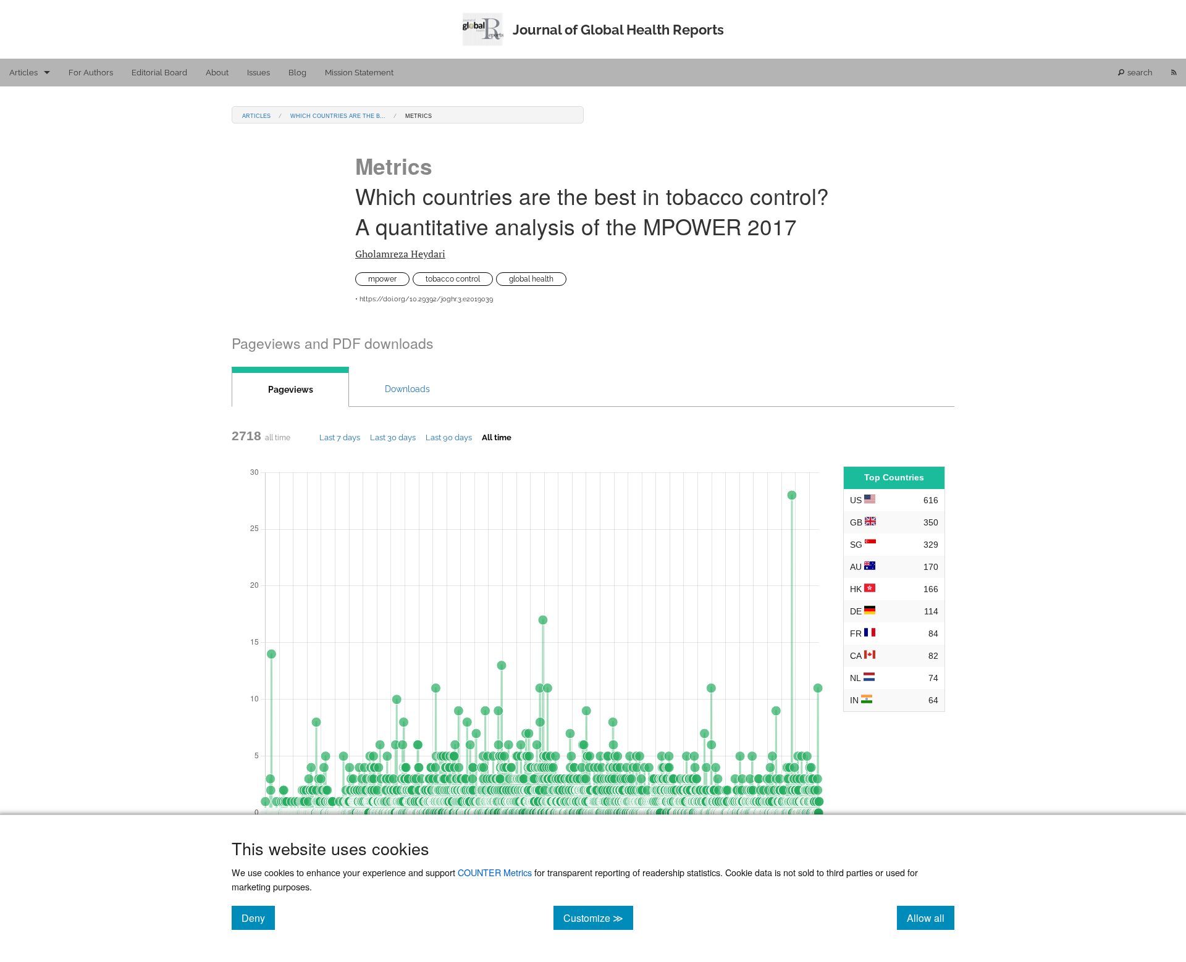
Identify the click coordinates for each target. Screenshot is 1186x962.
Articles (23, 72)
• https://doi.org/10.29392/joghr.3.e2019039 (424, 299)
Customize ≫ (598, 917)
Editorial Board (159, 72)
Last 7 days (339, 437)
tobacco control (453, 279)
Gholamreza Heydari (400, 254)
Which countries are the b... (337, 115)
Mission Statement (359, 72)
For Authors (91, 72)
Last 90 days (449, 437)
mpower (382, 279)
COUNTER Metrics (495, 872)
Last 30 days (393, 437)
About (217, 72)
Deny (258, 917)
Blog (297, 72)
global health (531, 279)
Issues (258, 72)
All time (496, 437)
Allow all (930, 917)
